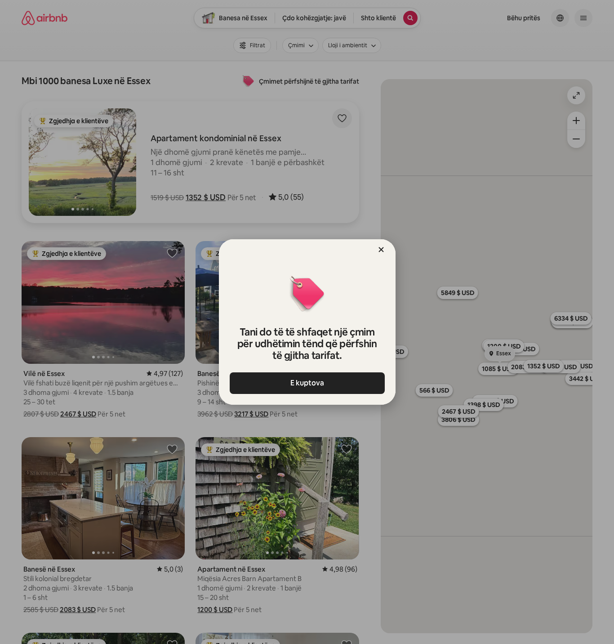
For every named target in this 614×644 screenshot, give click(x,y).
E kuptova (307, 383)
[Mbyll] (381, 249)
